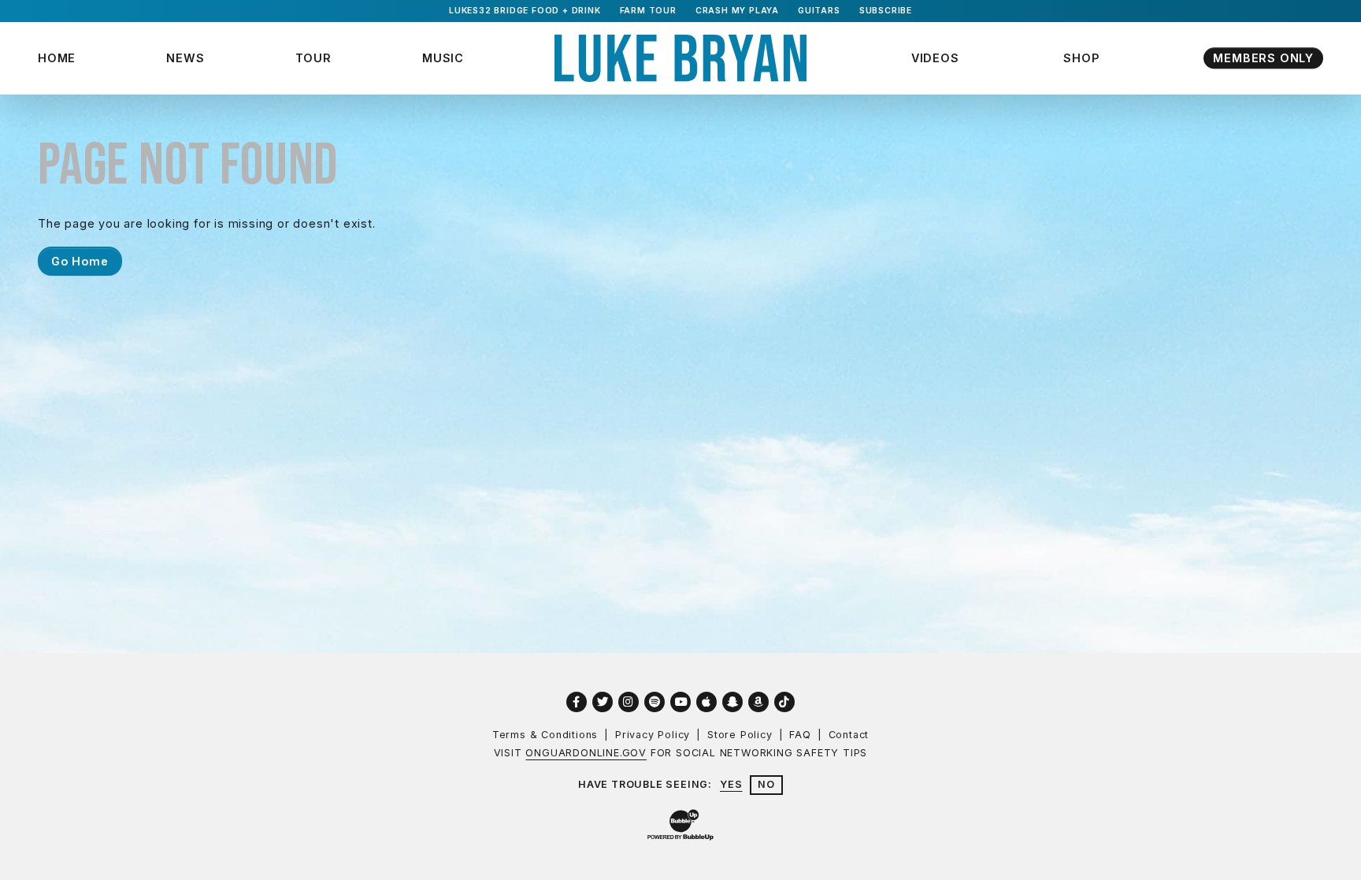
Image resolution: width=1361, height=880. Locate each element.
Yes (731, 784)
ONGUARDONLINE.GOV (586, 753)
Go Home (80, 261)
